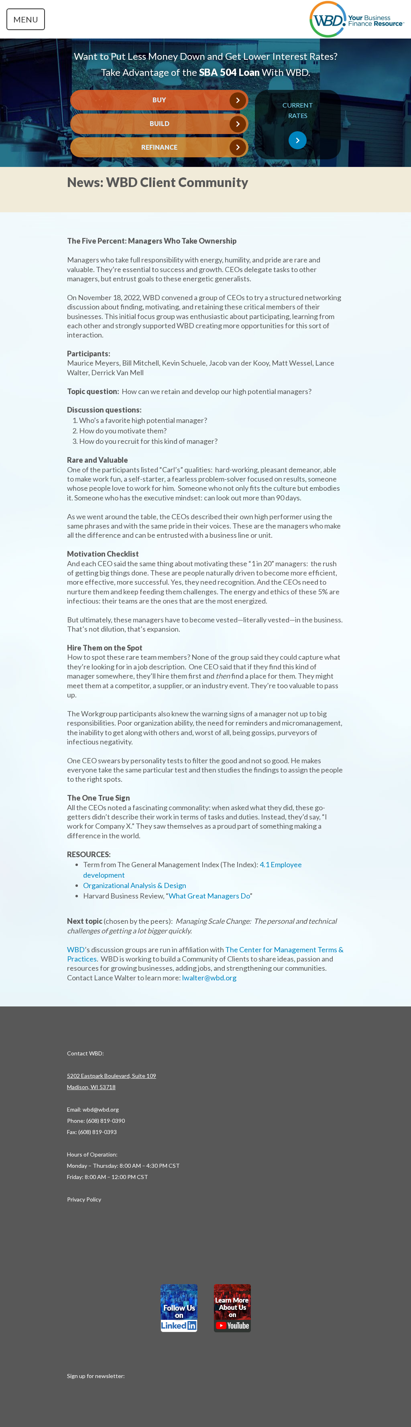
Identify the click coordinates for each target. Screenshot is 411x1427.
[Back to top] (205, 1403)
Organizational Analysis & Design (134, 885)
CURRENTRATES (298, 110)
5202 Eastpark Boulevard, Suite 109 (111, 1075)
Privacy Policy (84, 1199)
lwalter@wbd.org (209, 977)
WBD (76, 949)
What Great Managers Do (209, 895)
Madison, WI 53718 (91, 1086)
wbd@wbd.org (101, 1109)
